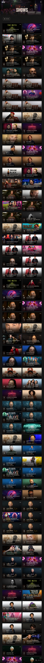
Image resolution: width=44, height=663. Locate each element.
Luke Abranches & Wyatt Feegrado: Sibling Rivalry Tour (13, 74)
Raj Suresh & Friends (32, 486)
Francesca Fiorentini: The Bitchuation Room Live (33, 341)
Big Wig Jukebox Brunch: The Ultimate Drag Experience (13, 208)
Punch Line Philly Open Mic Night (33, 119)
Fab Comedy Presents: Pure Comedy (32, 608)
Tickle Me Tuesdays (12, 130)
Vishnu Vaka (30, 552)
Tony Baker (9, 508)
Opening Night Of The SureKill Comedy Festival (33, 230)
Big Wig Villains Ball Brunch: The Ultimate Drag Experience (32, 363)
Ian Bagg (8, 564)
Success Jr (9, 352)
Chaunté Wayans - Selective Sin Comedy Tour (32, 41)
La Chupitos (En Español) (33, 186)
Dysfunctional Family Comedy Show (32, 430)
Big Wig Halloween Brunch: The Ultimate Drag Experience (12, 419)
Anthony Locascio (11, 264)
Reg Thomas (29, 464)
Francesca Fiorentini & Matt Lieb (13, 341)
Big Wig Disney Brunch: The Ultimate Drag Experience (13, 619)
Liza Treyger (10, 197)
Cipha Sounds (30, 297)
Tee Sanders (9, 375)
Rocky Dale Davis (12, 453)
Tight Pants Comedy (12, 241)
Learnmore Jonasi (31, 497)
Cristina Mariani (11, 586)
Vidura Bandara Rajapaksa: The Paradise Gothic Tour (33, 219)
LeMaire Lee (9, 653)
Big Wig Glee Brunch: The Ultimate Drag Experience (32, 97)
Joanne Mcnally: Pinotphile (31, 452)
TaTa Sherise (10, 119)
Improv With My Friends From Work (33, 597)
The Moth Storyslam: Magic (12, 285)
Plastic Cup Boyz (31, 241)
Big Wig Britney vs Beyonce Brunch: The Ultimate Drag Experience (12, 519)
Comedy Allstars (32, 130)
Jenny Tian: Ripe (10, 386)
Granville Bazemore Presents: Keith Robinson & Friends (34, 641)
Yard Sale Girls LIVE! (32, 386)
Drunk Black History (12, 175)
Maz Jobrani (9, 408)
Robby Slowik (10, 41)
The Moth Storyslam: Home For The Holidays (33, 586)
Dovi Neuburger (30, 630)
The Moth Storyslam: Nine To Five (12, 30)
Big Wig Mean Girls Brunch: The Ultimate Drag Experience (32, 252)
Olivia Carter (10, 141)
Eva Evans (9, 608)
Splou (8, 152)
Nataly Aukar (30, 352)
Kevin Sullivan (30, 197)
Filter (7, 18)
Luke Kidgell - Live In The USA (33, 441)
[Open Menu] (40, 2)
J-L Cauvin (9, 330)
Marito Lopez (30, 75)
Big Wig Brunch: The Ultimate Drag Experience (32, 52)
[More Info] (20, 24)
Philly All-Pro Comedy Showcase (33, 30)
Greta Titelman (31, 541)
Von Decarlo (30, 397)
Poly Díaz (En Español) (33, 286)
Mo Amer (8, 86)
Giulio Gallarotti (12, 552)
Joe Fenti (28, 141)
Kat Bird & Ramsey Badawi (12, 185)
